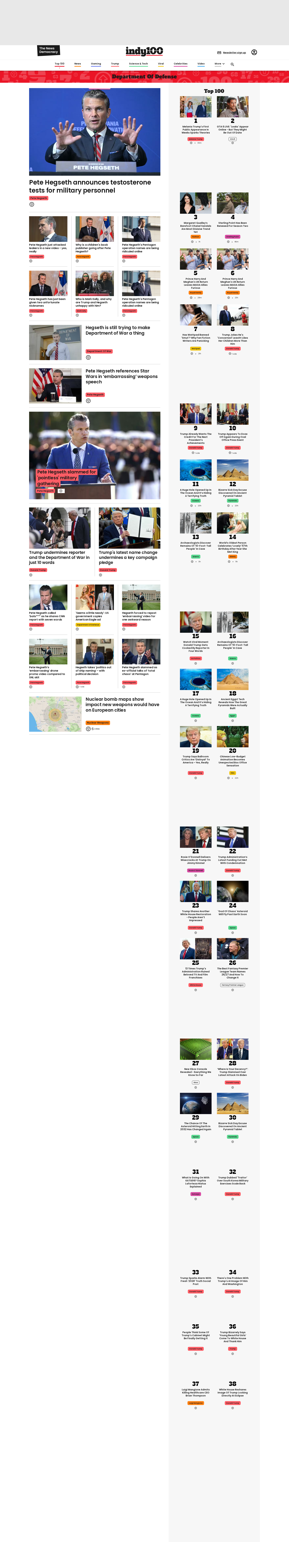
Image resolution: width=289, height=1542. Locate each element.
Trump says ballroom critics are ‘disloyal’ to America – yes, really (196, 759)
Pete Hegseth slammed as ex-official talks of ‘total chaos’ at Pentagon (139, 670)
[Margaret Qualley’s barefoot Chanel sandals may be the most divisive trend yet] (196, 203)
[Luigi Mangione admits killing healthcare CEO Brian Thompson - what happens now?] (196, 1369)
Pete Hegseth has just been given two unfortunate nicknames (47, 302)
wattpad (196, 348)
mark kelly (81, 311)
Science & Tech (138, 63)
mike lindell (195, 1500)
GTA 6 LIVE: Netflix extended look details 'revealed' (232, 1490)
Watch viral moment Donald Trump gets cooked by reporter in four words (195, 646)
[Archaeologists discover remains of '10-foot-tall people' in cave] (196, 523)
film (232, 773)
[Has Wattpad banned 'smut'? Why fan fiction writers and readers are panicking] (196, 315)
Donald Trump (38, 570)
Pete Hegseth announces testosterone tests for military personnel (90, 186)
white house (195, 985)
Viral (161, 63)
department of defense (88, 625)
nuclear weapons (98, 722)
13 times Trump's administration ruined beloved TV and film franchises (196, 973)
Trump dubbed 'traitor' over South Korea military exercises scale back (232, 1180)
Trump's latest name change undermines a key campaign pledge (128, 557)
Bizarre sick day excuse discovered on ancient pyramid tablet (232, 492)
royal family (195, 292)
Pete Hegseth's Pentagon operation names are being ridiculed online (140, 248)
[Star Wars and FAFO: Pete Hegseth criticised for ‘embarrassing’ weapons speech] (55, 385)
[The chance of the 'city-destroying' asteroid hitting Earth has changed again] (196, 1103)
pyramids (232, 500)
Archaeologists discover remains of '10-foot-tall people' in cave (195, 545)
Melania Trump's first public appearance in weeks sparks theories (196, 129)
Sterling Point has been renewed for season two (232, 224)
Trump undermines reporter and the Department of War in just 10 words (59, 557)
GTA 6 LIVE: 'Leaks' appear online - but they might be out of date (233, 129)
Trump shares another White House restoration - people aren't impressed (195, 916)
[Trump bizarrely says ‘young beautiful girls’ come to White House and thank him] (233, 1312)
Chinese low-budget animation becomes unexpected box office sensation (233, 761)
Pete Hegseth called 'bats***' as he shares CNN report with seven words (47, 616)
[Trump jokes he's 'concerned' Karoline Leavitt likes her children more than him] (233, 315)
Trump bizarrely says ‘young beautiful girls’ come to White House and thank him (232, 1337)
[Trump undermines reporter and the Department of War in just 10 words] (60, 528)
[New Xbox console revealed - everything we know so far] (196, 1049)
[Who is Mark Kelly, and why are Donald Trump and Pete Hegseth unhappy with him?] (95, 283)
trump (233, 1349)
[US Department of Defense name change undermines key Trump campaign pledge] (129, 528)
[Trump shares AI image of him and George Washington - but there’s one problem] (233, 1258)
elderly (233, 556)
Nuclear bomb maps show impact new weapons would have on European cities (122, 704)
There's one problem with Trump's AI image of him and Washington (233, 1281)
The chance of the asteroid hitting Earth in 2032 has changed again (195, 1126)
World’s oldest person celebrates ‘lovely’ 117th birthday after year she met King (233, 547)
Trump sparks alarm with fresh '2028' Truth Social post (195, 1281)
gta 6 (232, 139)
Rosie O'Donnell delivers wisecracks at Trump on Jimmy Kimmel (196, 860)
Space (196, 1137)
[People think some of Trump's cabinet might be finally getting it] (196, 1312)
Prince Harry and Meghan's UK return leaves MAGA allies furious (195, 283)
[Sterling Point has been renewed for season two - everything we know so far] (233, 203)
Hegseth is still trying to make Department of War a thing (118, 330)
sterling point (232, 236)
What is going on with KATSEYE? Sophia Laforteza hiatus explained (195, 1182)
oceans (195, 500)
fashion (195, 236)
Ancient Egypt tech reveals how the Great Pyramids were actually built (232, 704)
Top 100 (59, 63)
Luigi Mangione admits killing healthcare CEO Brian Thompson (196, 1392)
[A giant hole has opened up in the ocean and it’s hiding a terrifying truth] (196, 470)
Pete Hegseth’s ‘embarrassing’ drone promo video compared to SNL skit (47, 672)
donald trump (232, 348)
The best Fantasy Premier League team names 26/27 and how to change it (232, 973)
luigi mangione (196, 1403)
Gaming (96, 63)
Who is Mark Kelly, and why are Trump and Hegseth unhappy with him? (94, 302)
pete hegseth (38, 198)
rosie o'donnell (196, 870)
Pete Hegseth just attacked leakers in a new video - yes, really (48, 248)
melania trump (196, 139)
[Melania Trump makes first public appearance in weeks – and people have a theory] (196, 106)
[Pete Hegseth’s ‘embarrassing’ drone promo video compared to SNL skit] (48, 651)
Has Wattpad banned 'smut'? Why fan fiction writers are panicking (195, 337)
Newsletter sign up (234, 52)
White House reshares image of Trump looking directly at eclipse (233, 1392)
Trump (115, 63)
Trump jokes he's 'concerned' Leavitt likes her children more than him (232, 339)
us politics (195, 658)
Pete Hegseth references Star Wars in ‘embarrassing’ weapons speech (122, 376)
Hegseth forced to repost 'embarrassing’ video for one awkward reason (139, 616)
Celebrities (180, 63)
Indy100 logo (144, 51)
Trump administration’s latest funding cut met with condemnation (232, 860)
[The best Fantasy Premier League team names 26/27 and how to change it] (233, 948)
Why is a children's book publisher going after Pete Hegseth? (93, 248)
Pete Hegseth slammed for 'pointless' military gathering (66, 478)
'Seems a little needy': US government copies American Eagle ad (92, 616)
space (232, 928)
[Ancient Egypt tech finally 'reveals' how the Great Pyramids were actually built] (233, 679)
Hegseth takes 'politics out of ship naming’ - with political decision (93, 670)
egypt (232, 715)
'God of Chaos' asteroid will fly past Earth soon (233, 913)
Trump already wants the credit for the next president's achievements (196, 438)
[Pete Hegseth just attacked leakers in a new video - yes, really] (48, 229)
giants (196, 556)
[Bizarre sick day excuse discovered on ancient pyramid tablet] (233, 470)
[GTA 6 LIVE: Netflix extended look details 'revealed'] (233, 1467)
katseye (196, 1194)
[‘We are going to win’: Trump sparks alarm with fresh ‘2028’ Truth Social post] (196, 1258)
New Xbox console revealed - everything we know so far (195, 1072)
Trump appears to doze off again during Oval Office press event (233, 436)
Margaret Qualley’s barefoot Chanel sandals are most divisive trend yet (195, 227)
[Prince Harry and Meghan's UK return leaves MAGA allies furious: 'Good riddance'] (196, 259)
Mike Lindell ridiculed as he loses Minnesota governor (195, 1490)
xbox (196, 1082)
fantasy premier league (233, 985)
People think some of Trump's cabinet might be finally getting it (196, 1335)
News (77, 63)
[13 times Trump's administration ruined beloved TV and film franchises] (196, 948)
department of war (99, 351)
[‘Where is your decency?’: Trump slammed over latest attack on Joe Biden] (233, 1049)
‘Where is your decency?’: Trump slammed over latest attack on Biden (232, 1072)
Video (201, 63)
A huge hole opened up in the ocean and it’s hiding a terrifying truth (195, 492)
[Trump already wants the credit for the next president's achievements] (196, 414)
